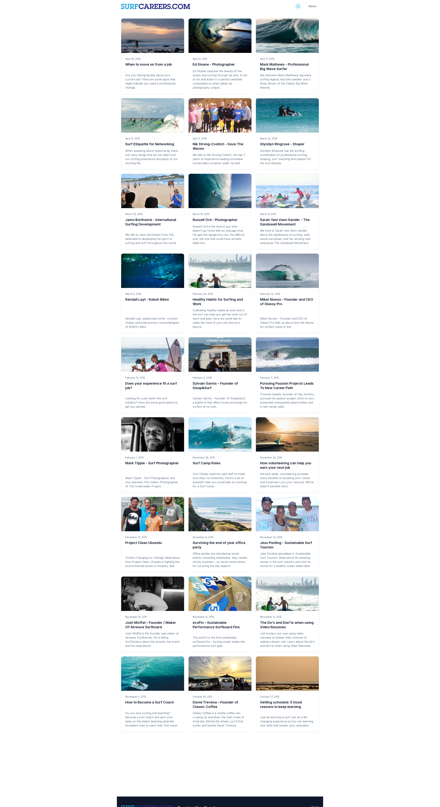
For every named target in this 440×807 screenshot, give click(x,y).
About (312, 6)
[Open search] (298, 6)
